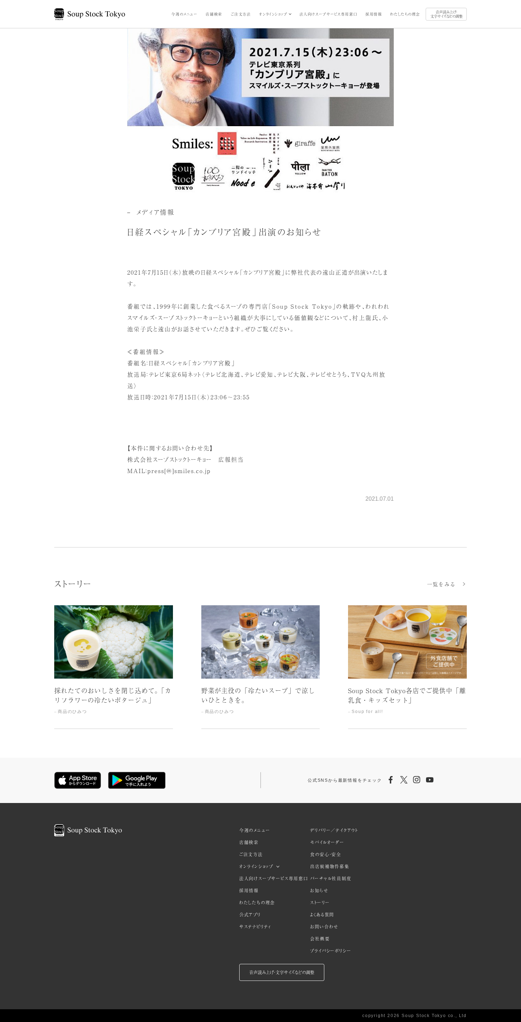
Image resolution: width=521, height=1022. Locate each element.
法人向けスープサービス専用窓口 (328, 14)
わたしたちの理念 (405, 14)
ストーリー (320, 902)
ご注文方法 (241, 14)
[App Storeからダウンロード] (77, 780)
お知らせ (319, 890)
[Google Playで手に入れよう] (137, 780)
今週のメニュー (184, 14)
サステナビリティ (255, 926)
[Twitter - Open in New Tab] (403, 780)
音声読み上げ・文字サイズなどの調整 (446, 14)
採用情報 (373, 14)
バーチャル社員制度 (330, 878)
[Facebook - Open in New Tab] (391, 780)
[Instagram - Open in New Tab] (417, 780)
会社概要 (320, 939)
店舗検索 (214, 14)
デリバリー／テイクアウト (334, 830)
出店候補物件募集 (329, 866)
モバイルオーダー (327, 842)
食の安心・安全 (325, 854)
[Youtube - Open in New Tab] (429, 780)
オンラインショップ (273, 14)
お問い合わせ (324, 926)
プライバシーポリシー (330, 951)
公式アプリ (250, 914)
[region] (260, 667)
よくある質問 (322, 914)
